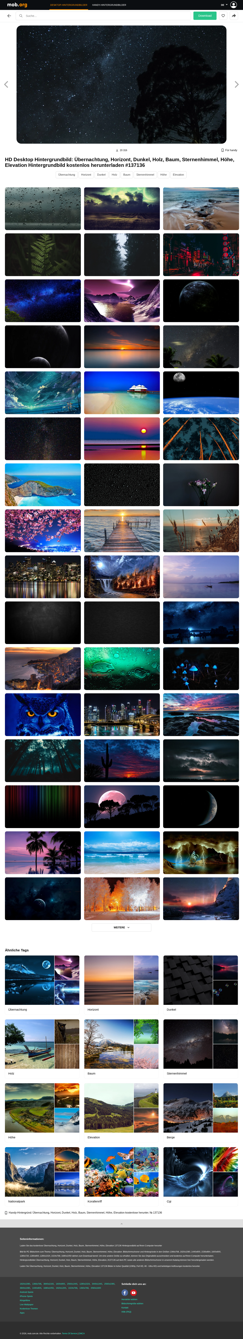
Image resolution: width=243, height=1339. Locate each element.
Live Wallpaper (26, 1304)
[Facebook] (126, 1295)
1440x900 (36, 1288)
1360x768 (84, 1288)
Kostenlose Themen (29, 1309)
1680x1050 (48, 1288)
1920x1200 (61, 1288)
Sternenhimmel (145, 174)
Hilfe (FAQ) (126, 1312)
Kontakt (125, 1308)
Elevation (178, 174)
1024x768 (72, 1288)
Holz (114, 174)
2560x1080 (109, 1284)
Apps (22, 1313)
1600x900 (60, 1284)
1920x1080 (25, 1284)
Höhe (163, 174)
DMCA (82, 1333)
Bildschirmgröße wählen (132, 1303)
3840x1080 (25, 1288)
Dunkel (101, 174)
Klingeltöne (25, 1300)
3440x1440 (97, 1284)
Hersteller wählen (129, 1299)
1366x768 (36, 1284)
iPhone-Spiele (26, 1296)
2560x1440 (72, 1284)
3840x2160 (48, 1284)
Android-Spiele (26, 1292)
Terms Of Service (69, 1333)
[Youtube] (134, 1295)
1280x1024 (85, 1284)
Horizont (86, 174)
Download (205, 15)
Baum (126, 174)
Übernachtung (66, 174)
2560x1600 (96, 1288)
